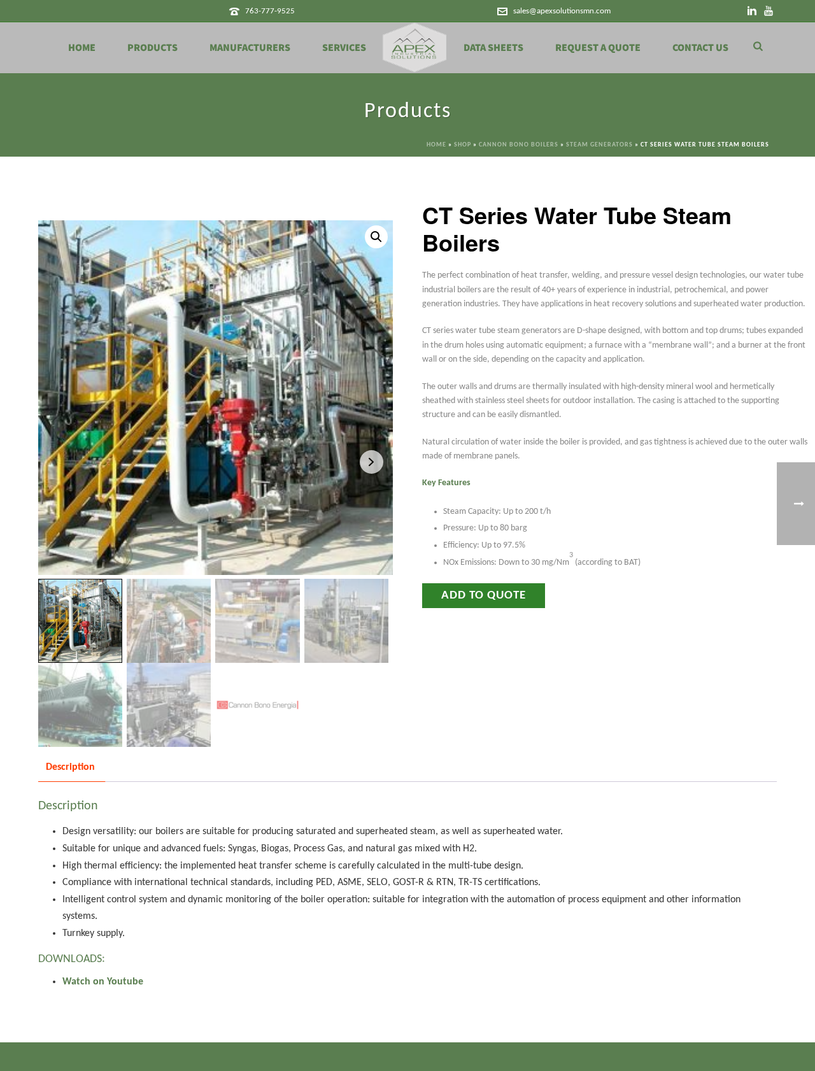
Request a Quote (598, 48)
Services (344, 48)
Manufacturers (249, 48)
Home (82, 48)
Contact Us (700, 48)
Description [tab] (70, 767)
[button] (376, 236)
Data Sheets (493, 48)
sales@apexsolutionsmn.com (562, 11)
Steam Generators (599, 144)
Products (152, 48)
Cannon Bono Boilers (518, 144)
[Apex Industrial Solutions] (415, 47)
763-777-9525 (270, 11)
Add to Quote (483, 596)
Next (371, 462)
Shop (462, 144)
